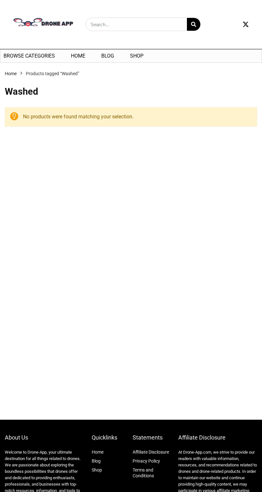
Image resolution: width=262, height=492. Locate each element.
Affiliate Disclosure (151, 452)
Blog (107, 56)
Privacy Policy (146, 461)
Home (78, 56)
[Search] (193, 24)
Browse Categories (29, 56)
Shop (136, 56)
